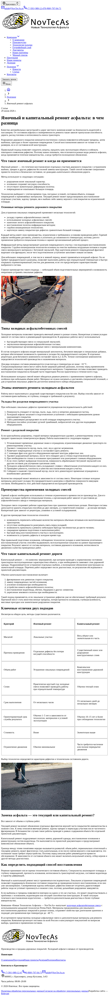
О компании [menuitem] (18, 40)
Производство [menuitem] (19, 42)
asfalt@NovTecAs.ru (55, 972)
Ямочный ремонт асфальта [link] (20, 103)
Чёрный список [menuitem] (20, 55)
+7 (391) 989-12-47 (36, 8)
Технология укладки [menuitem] (22, 45)
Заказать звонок (9, 79)
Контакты (11, 74)
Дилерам (11, 63)
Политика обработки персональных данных (22, 991)
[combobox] (10, 3)
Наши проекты (14, 60)
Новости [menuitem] (16, 69)
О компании (7, 960)
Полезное (11, 67)
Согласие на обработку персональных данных (66, 991)
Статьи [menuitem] (15, 72)
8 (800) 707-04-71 (53, 8)
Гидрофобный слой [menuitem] (21, 47)
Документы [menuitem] (18, 50)
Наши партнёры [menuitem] (20, 52)
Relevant (5, 993)
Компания (12, 37)
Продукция (12, 57)
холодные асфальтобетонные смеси (84, 905)
